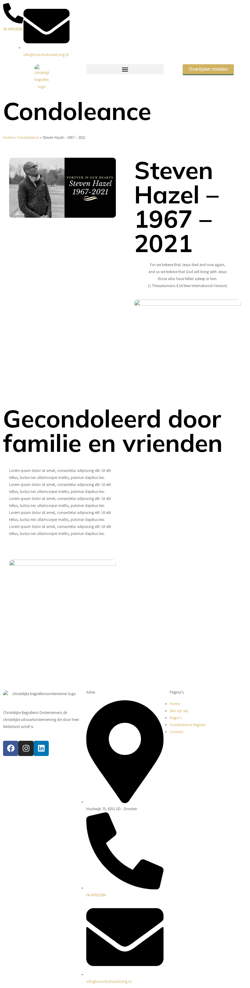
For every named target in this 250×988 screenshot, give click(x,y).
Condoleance (28, 137)
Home (8, 137)
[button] (124, 69)
